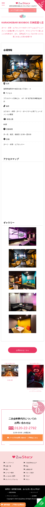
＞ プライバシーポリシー (11, 496)
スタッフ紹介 (30, 473)
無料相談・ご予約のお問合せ (14, 505)
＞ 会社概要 (33, 496)
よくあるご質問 (10, 476)
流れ (6, 469)
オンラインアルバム (11, 479)
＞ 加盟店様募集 (11, 492)
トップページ (9, 463)
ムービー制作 (9, 473)
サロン (28, 479)
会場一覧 (8, 466)
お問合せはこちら (22, 350)
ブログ (28, 476)
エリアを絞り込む (16, 10)
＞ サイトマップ (33, 492)
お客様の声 (29, 469)
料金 (27, 466)
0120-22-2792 (25, 428)
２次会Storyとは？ (31, 463)
